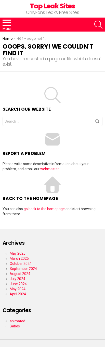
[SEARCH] (98, 24)
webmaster (49, 169)
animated (17, 321)
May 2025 (17, 253)
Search (97, 122)
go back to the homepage (44, 209)
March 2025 (19, 258)
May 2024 (17, 289)
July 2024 (17, 279)
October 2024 (21, 264)
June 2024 (18, 284)
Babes (15, 326)
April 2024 (18, 294)
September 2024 (23, 269)
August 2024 (20, 274)
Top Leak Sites (52, 6)
